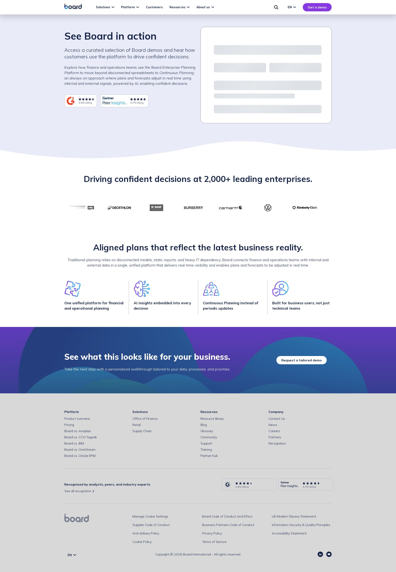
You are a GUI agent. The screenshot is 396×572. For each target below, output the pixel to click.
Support (206, 443)
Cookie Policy (142, 542)
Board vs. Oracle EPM (79, 456)
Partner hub (209, 456)
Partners (275, 437)
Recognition (277, 443)
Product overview (77, 418)
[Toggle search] (276, 7)
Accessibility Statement (289, 533)
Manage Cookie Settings (150, 516)
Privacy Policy (212, 533)
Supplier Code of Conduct (151, 525)
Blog (203, 425)
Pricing (69, 425)
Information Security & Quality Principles (301, 525)
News (273, 425)
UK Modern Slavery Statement (294, 516)
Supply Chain (142, 431)
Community (208, 437)
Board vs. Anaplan (77, 431)
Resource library (212, 418)
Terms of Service (214, 542)
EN (290, 7)
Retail (136, 425)
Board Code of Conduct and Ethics (227, 516)
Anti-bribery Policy (145, 533)
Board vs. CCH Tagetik (80, 437)
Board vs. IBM (74, 443)
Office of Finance (145, 418)
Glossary (206, 431)
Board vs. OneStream (79, 449)
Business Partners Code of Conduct (228, 525)
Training (206, 449)
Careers (274, 431)
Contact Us (277, 418)
